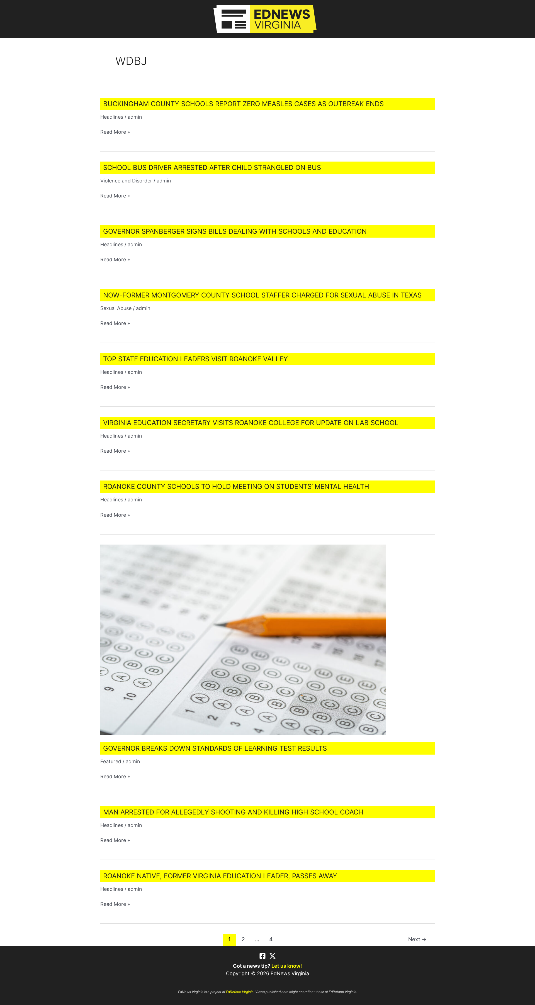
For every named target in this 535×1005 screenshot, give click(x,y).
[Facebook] (262, 956)
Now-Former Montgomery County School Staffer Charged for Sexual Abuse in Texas (262, 295)
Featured (110, 761)
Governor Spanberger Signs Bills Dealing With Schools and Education (235, 231)
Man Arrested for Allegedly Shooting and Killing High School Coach (233, 812)
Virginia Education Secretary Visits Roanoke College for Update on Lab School (250, 423)
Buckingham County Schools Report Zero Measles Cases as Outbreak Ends (243, 104)
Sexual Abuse (116, 308)
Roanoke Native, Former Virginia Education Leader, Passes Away (220, 876)
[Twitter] (272, 956)
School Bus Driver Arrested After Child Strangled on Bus (212, 168)
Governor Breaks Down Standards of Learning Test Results (215, 748)
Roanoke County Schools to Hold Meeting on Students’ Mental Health (236, 486)
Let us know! (286, 966)
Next (417, 939)
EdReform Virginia (240, 992)
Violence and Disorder (126, 181)
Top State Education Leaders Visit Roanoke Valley (195, 359)
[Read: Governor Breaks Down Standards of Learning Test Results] (243, 639)
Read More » (115, 132)
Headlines (111, 117)
